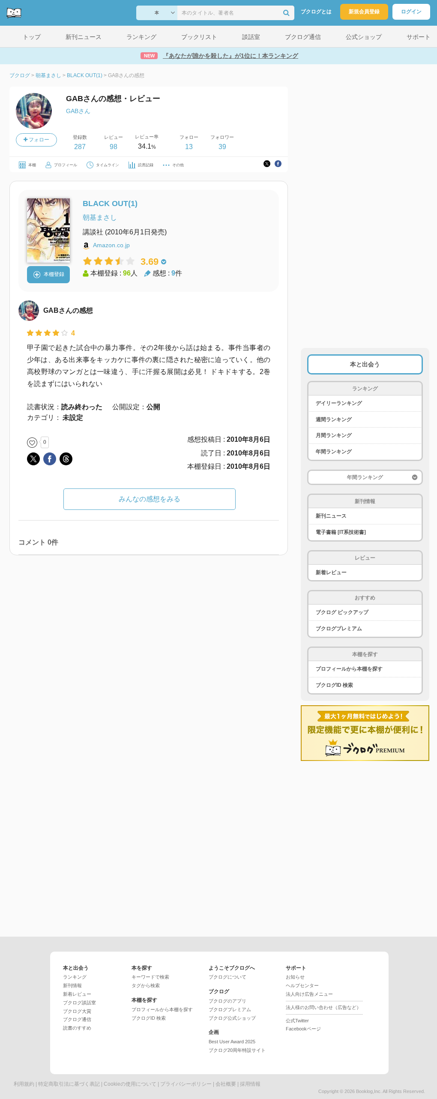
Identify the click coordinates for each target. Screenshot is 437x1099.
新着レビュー (331, 572)
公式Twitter (297, 1020)
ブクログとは (316, 12)
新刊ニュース (331, 516)
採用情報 (250, 1084)
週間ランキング (334, 419)
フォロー (38, 140)
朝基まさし (100, 217)
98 (113, 146)
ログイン (411, 12)
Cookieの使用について (130, 1084)
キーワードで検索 (150, 976)
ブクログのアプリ (227, 1000)
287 (80, 146)
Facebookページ (303, 1028)
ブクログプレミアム (339, 629)
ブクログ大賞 (77, 1011)
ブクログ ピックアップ (342, 612)
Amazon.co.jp (111, 245)
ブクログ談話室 (79, 1002)
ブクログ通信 (77, 1019)
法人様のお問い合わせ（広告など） (323, 1007)
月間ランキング (334, 435)
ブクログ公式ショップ (232, 1018)
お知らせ (295, 976)
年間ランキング (334, 452)
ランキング (75, 976)
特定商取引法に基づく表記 (69, 1084)
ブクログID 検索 (334, 685)
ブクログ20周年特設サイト (237, 1050)
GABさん (78, 111)
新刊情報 (72, 985)
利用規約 (24, 1084)
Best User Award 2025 (232, 1041)
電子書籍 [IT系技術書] (341, 532)
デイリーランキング (339, 403)
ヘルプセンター (302, 985)
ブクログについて (227, 976)
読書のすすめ (77, 1027)
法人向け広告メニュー (309, 994)
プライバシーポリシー (186, 1084)
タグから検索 (146, 985)
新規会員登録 (364, 12)
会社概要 (226, 1084)
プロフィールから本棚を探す (349, 669)
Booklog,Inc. (369, 1091)
